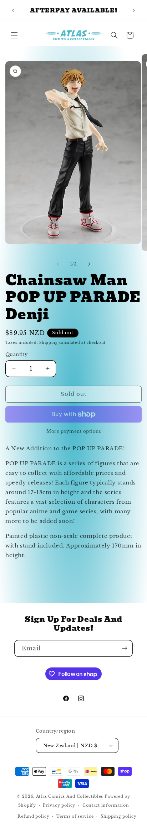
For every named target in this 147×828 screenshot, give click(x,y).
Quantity (16, 354)
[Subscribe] (124, 648)
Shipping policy (119, 816)
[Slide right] (89, 264)
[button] (14, 35)
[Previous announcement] (13, 10)
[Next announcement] (134, 10)
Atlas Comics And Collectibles (69, 796)
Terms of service (74, 816)
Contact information (105, 805)
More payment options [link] (73, 431)
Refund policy (33, 816)
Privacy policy (59, 805)
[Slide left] (58, 264)
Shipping (48, 342)
